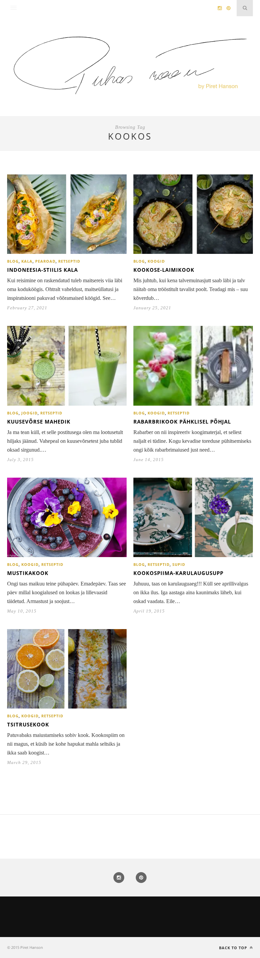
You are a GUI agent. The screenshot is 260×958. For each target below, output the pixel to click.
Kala (26, 261)
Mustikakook (27, 573)
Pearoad (45, 261)
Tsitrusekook (28, 724)
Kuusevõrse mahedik (38, 421)
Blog (13, 261)
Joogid (29, 412)
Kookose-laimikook (163, 269)
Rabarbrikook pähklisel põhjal (182, 421)
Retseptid (69, 261)
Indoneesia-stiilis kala (42, 269)
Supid (178, 564)
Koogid (156, 261)
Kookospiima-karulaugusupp (178, 573)
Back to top (233, 947)
